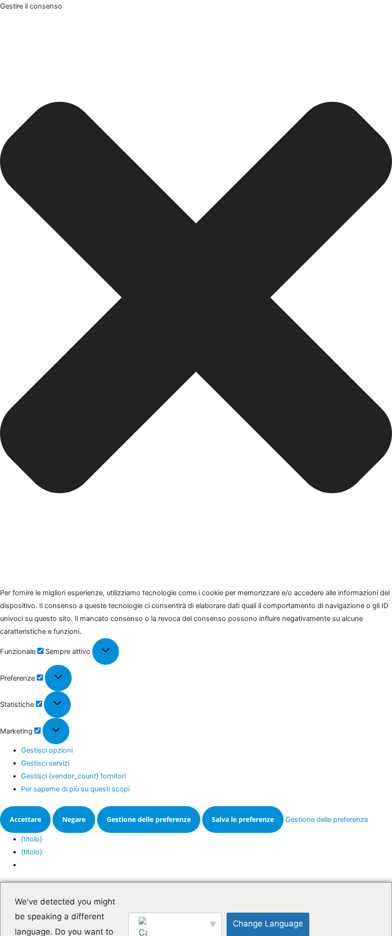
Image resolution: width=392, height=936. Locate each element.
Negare (74, 819)
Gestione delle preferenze (149, 819)
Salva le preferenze (243, 819)
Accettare (25, 819)
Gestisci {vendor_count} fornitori (73, 776)
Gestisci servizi (45, 763)
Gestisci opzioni (47, 750)
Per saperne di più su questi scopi (75, 789)
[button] (196, 300)
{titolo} (31, 839)
